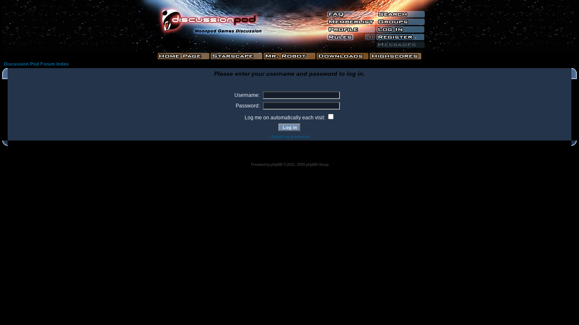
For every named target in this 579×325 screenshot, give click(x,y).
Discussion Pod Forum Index (36, 63)
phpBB (276, 164)
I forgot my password (289, 136)
